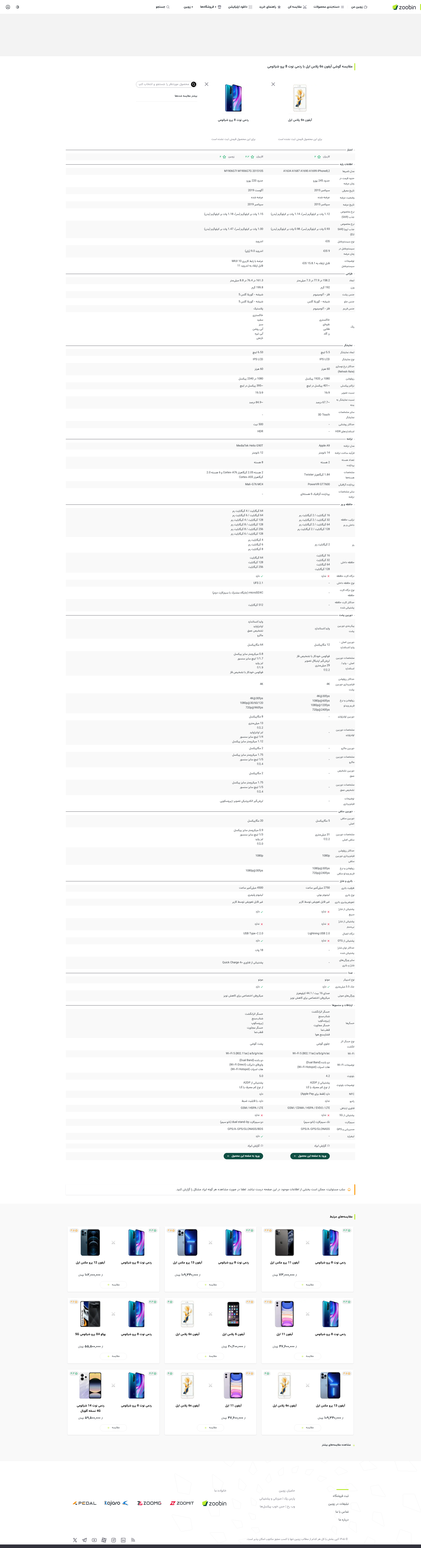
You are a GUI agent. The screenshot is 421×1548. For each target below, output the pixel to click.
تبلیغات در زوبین (338, 1504)
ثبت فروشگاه (341, 1496)
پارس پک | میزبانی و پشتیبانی (277, 1499)
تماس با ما (342, 1512)
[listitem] (307, 1259)
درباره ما (344, 1520)
